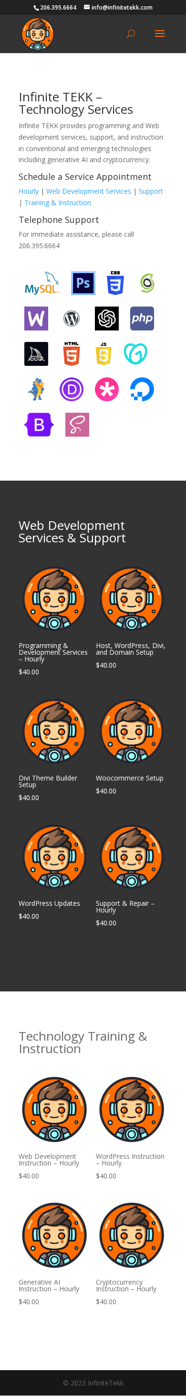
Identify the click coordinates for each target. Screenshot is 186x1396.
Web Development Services (88, 191)
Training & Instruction (57, 202)
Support (151, 191)
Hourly (29, 191)
